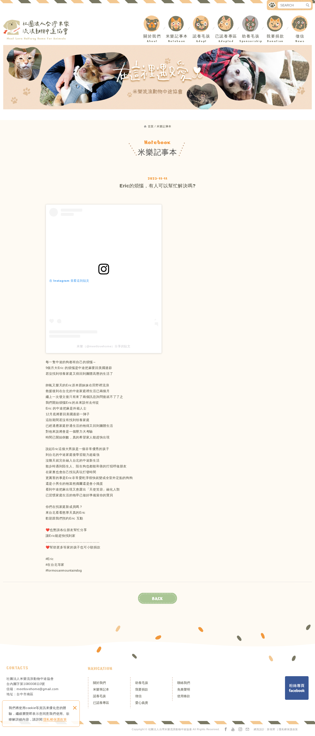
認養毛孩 (99, 696)
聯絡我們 (183, 683)
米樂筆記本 (101, 689)
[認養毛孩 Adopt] (203, 18)
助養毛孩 (141, 683)
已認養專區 (101, 702)
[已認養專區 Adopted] (227, 18)
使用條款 (183, 696)
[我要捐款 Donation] (276, 18)
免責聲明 (183, 689)
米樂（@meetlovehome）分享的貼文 (103, 346)
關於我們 (99, 683)
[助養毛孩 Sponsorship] (252, 18)
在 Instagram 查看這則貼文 (69, 280)
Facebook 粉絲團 (297, 688)
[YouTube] (233, 729)
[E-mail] (247, 729)
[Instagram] (240, 729)
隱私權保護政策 (55, 719)
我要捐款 (141, 689)
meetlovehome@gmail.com (37, 689)
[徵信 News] (301, 18)
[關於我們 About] (153, 18)
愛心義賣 (141, 702)
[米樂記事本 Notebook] (178, 18)
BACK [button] (157, 598)
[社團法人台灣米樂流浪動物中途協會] (36, 30)
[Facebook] (226, 729)
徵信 (138, 696)
